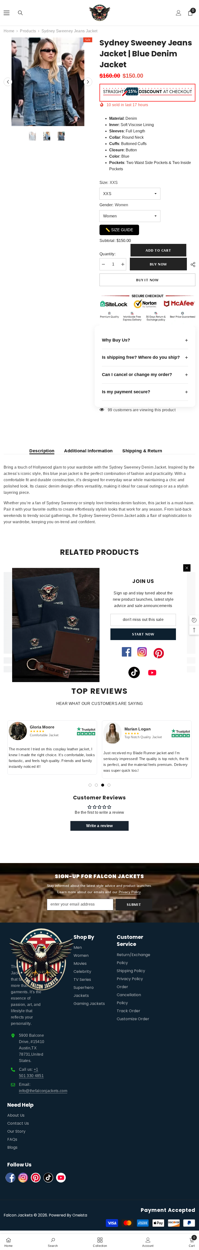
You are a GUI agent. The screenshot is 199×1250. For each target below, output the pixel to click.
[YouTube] (61, 1177)
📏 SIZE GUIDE (119, 230)
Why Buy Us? (145, 340)
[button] (8, 81)
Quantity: (108, 254)
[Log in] (178, 13)
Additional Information (88, 450)
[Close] (187, 568)
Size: (109, 182)
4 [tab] (109, 785)
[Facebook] (10, 1177)
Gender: (114, 205)
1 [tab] (90, 785)
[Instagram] (23, 1177)
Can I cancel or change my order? (145, 375)
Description (41, 450)
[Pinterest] (35, 1177)
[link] (52, 1242)
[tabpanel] (52, 747)
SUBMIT (134, 904)
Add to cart (159, 250)
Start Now (143, 634)
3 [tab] (102, 785)
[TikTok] (48, 1177)
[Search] (20, 13)
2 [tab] (96, 785)
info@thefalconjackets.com (43, 1091)
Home (9, 31)
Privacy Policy (130, 892)
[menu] (6, 13)
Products (28, 31)
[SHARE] (191, 264)
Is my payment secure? (145, 392)
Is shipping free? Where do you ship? (145, 357)
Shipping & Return (142, 450)
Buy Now (158, 264)
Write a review (99, 826)
